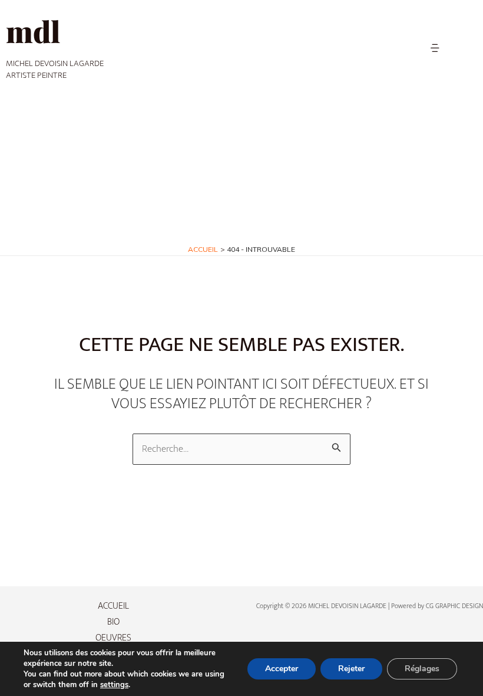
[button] (435, 49)
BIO (113, 622)
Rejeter (351, 668)
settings (114, 684)
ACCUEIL (113, 606)
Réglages (422, 668)
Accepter (281, 668)
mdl (33, 31)
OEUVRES (113, 638)
